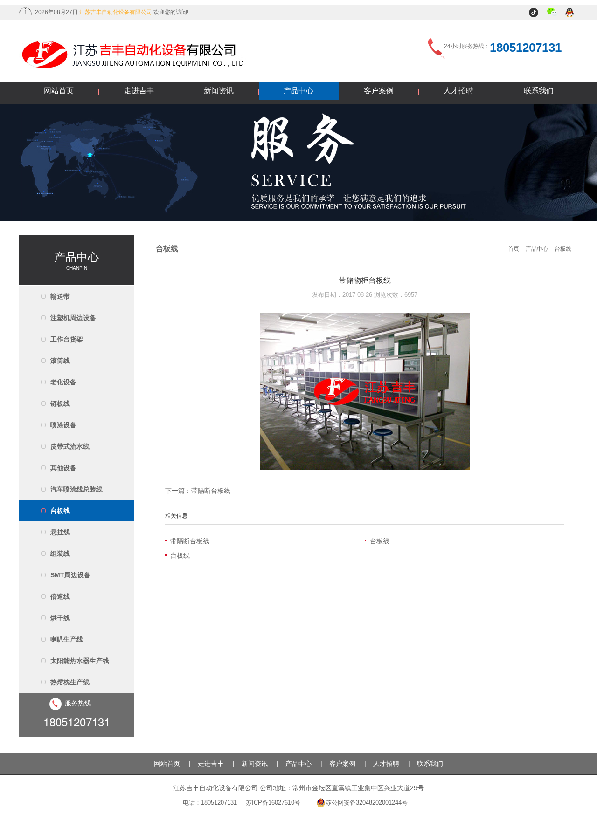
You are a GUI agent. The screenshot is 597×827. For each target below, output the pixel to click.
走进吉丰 (139, 91)
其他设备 (63, 468)
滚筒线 (60, 360)
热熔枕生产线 (70, 682)
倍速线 (60, 596)
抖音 (535, 13)
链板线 (60, 403)
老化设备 (63, 382)
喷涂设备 (63, 425)
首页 (513, 249)
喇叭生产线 (66, 639)
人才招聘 (458, 91)
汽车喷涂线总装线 (76, 489)
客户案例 (379, 91)
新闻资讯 (219, 91)
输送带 (60, 296)
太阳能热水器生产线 (79, 660)
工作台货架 (66, 339)
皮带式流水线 (70, 446)
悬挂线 (60, 532)
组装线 (60, 553)
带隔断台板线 (210, 490)
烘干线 (60, 618)
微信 (552, 13)
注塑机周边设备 (73, 317)
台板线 (60, 510)
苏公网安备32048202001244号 (367, 802)
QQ (570, 13)
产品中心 (298, 91)
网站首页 (59, 91)
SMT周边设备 (70, 575)
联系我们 (539, 91)
